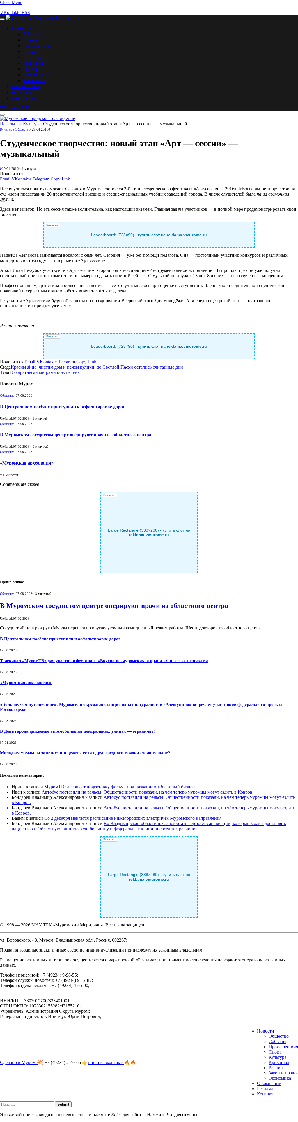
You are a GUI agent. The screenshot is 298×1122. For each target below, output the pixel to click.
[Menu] (2, 19)
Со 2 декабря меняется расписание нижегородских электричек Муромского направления (132, 818)
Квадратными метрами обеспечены (45, 372)
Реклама (21, 92)
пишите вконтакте (106, 1062)
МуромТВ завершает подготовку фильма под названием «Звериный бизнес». (121, 786)
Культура (32, 57)
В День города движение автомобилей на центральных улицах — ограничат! (77, 731)
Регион (30, 69)
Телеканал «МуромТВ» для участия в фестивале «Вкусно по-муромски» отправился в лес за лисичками (104, 660)
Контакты (23, 98)
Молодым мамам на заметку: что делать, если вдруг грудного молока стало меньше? (85, 752)
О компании (26, 86)
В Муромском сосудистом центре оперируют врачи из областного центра (75, 434)
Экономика (34, 80)
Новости (22, 28)
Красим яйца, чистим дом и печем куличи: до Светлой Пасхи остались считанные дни (97, 367)
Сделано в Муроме (19, 1062)
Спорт (29, 51)
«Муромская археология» (27, 462)
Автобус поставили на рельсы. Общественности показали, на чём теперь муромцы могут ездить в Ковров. (147, 791)
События (31, 40)
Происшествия (37, 45)
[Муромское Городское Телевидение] (43, 17)
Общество (33, 34)
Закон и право (37, 75)
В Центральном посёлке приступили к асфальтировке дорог (62, 406)
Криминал (33, 63)
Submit (63, 1104)
